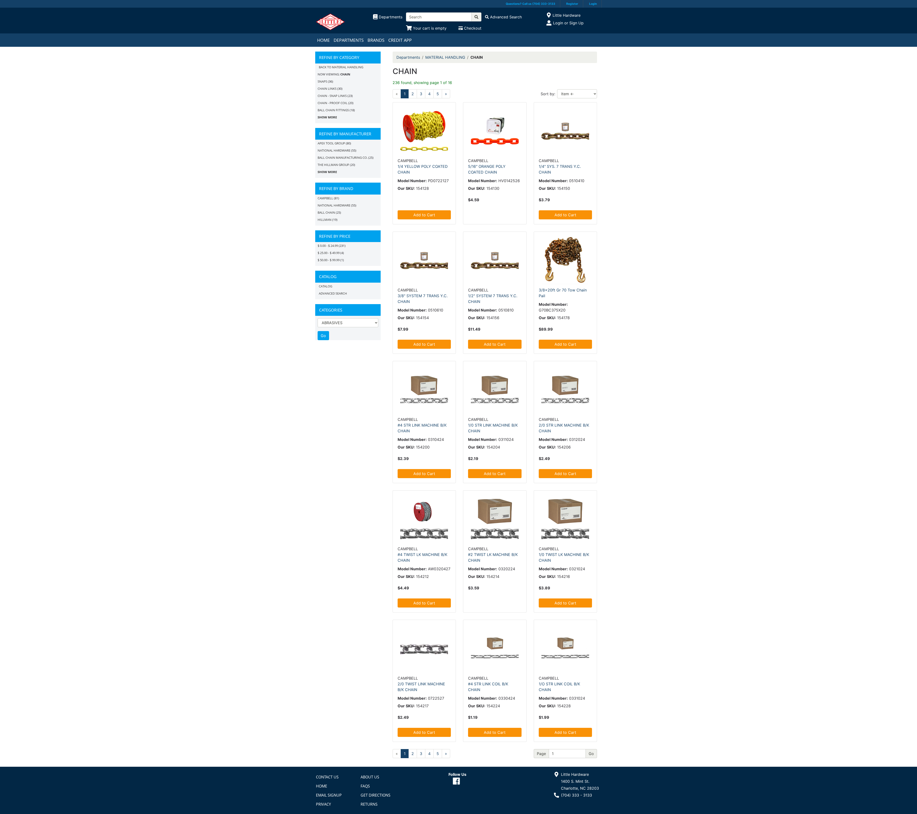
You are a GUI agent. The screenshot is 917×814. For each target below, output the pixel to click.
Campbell (325, 198)
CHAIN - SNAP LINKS (332, 96)
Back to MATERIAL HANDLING (341, 67)
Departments (349, 40)
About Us (370, 777)
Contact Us (327, 777)
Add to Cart (424, 214)
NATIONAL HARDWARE (334, 150)
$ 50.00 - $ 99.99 (329, 260)
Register (572, 3)
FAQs (365, 786)
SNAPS (322, 81)
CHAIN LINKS (327, 88)
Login (593, 3)
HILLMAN (324, 219)
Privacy (323, 804)
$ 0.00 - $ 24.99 (328, 245)
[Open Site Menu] (548, 15)
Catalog (325, 286)
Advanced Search (333, 293)
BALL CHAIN (326, 212)
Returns (369, 804)
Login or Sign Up (568, 23)
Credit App (400, 40)
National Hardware (334, 205)
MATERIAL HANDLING (445, 57)
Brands (376, 40)
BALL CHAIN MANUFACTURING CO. (343, 157)
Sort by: (548, 93)
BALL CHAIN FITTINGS (333, 110)
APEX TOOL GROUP (331, 143)
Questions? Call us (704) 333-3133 (530, 3)
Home (323, 40)
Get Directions (375, 795)
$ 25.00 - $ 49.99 (329, 253)
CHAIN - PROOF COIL (332, 103)
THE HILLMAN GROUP (333, 165)
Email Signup (329, 795)
